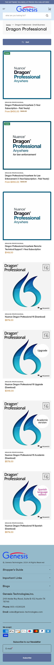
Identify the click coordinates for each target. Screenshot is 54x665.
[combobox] (27, 15)
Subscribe (27, 658)
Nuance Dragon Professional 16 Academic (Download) (24, 456)
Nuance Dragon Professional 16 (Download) (25, 316)
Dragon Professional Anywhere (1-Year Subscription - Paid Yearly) (22, 106)
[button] (4, 9)
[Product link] (27, 83)
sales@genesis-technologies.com (26, 611)
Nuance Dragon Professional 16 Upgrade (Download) (24, 386)
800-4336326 (17, 606)
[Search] (47, 15)
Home (8, 25)
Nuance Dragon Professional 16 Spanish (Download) (23, 527)
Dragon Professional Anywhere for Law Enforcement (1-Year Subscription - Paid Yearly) (27, 177)
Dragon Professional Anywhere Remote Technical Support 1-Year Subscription (23, 247)
